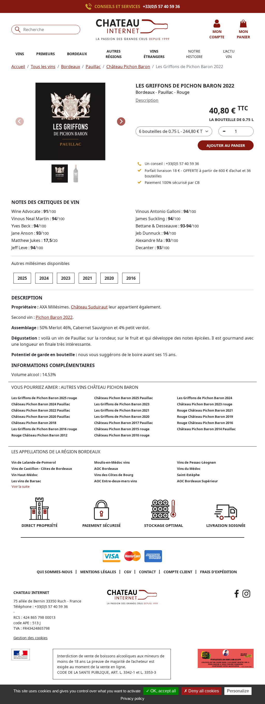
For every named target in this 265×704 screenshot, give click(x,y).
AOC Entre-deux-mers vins (115, 481)
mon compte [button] (216, 34)
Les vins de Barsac (26, 481)
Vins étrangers (154, 54)
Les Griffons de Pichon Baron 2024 (204, 398)
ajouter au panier (226, 145)
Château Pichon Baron (128, 66)
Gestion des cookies (30, 637)
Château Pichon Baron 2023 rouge (204, 404)
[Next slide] (121, 121)
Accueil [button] (18, 66)
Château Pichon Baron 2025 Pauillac (123, 398)
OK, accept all (162, 691)
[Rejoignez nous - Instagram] (246, 594)
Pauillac (93, 66)
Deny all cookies (203, 691)
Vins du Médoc (189, 468)
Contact (147, 571)
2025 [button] (22, 278)
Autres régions (114, 54)
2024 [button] (44, 278)
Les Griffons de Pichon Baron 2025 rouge (44, 398)
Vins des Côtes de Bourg (113, 474)
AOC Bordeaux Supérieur (197, 481)
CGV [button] (127, 571)
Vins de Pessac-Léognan (196, 462)
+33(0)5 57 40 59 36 (161, 6)
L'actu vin (228, 54)
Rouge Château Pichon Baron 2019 (205, 416)
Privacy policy (132, 698)
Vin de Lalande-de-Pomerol (33, 462)
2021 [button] (87, 278)
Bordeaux (70, 66)
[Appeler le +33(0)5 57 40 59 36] (89, 6)
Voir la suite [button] (21, 486)
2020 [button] (109, 278)
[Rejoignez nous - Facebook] (236, 594)
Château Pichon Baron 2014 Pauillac (206, 429)
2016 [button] (131, 278)
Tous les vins (43, 66)
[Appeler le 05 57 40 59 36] (139, 164)
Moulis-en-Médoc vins (112, 462)
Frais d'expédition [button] (218, 571)
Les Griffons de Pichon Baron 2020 (121, 416)
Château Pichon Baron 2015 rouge (122, 429)
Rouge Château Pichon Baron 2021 (205, 410)
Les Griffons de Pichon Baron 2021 (121, 410)
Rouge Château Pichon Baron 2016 (205, 422)
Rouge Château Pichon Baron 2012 (39, 435)
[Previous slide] (20, 121)
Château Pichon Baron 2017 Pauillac (123, 422)
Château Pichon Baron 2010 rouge (122, 435)
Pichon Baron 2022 (54, 317)
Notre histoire (194, 54)
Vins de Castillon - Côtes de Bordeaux (41, 468)
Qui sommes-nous (54, 571)
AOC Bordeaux (106, 468)
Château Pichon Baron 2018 (33, 422)
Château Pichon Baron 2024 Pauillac (40, 404)
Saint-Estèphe (188, 474)
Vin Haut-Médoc (24, 474)
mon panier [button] (243, 34)
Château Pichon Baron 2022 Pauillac (40, 410)
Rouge (183, 92)
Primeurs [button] (45, 53)
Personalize (238, 691)
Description (147, 100)
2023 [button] (65, 278)
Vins (20, 53)
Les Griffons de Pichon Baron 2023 (121, 404)
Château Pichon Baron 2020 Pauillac (40, 416)
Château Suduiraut (89, 307)
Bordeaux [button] (77, 53)
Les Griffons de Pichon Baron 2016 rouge (44, 429)
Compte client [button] (178, 571)
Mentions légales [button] (98, 571)
